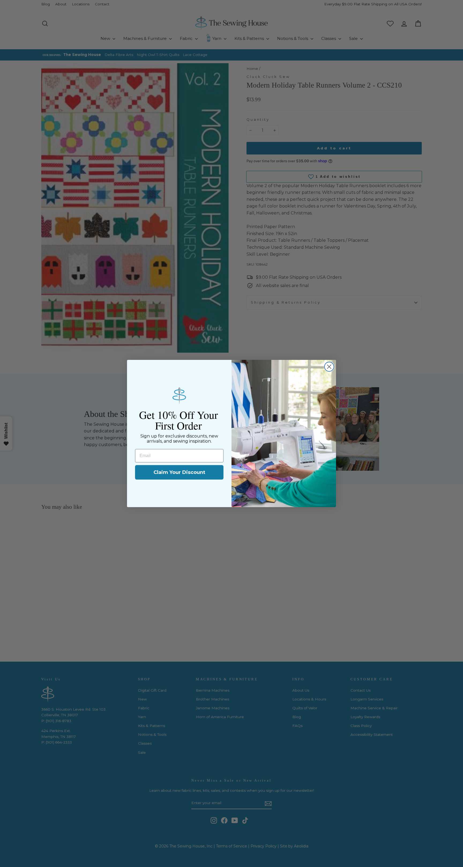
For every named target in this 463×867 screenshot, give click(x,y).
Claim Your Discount (179, 472)
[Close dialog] (329, 366)
